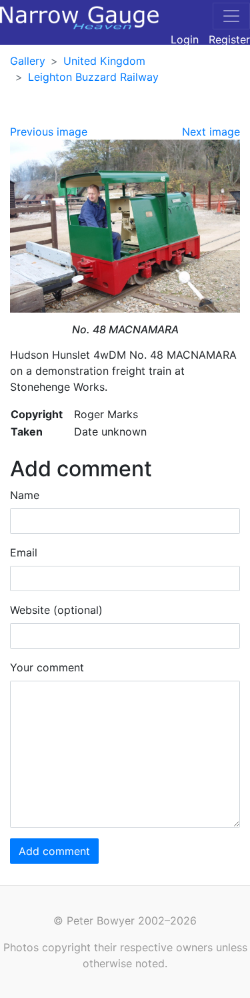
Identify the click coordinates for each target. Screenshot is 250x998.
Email (23, 552)
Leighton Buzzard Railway (93, 77)
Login (185, 39)
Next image (211, 131)
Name (24, 495)
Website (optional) (56, 610)
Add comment (54, 851)
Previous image (48, 131)
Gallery (27, 60)
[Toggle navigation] (231, 16)
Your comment (47, 667)
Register (229, 39)
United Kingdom (104, 60)
